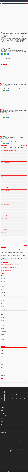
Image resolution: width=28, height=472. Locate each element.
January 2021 (3, 325)
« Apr (1, 401)
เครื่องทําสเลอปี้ (5, 193)
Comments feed (3, 383)
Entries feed (2, 381)
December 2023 (3, 281)
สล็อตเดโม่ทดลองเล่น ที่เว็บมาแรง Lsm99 (6, 264)
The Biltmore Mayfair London (7, 235)
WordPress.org (3, 384)
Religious (2, 372)
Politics (2, 426)
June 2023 (2, 289)
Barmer (2, 348)
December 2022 (3, 292)
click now (5, 221)
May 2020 (2, 337)
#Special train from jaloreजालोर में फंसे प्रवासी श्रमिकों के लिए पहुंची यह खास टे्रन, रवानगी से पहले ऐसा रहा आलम (24, 145)
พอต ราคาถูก (5, 165)
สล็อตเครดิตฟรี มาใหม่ (6, 190)
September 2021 (3, 312)
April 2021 (2, 320)
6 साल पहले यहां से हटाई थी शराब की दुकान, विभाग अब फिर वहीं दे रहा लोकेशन (4, 145)
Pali (1, 367)
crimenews (4, 56)
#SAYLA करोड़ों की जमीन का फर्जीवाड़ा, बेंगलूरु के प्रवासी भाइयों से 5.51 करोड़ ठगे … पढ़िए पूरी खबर (12, 252)
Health (2, 356)
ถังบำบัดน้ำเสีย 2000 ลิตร (6, 218)
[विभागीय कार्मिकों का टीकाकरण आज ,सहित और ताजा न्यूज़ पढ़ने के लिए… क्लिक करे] (5, 463)
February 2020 (3, 342)
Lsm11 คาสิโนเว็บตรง (6, 176)
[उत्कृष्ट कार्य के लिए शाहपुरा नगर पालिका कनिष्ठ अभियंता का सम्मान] (5, 453)
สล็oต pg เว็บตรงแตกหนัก (7, 162)
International (3, 358)
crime (1, 32)
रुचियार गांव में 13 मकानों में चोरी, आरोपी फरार (9, 270)
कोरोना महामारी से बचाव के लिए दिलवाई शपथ (16, 440)
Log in (2, 380)
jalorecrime (9, 56)
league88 (5, 232)
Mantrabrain (10, 471)
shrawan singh (8, 85)
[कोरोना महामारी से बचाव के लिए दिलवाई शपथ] (5, 444)
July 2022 (2, 298)
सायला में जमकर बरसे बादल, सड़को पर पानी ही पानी (10, 267)
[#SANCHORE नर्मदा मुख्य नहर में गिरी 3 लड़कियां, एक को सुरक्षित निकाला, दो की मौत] (13, 74)
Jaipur (2, 359)
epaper (2, 353)
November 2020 (3, 328)
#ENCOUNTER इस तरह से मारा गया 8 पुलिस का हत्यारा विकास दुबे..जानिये (11, 137)
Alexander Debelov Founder (7, 215)
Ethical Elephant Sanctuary (7, 229)
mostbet (5, 179)
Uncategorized (3, 375)
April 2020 (2, 339)
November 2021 (3, 309)
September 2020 (3, 331)
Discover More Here (6, 201)
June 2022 (2, 300)
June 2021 (2, 317)
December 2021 (3, 308)
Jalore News (6, 35)
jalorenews (12, 56)
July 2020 (2, 334)
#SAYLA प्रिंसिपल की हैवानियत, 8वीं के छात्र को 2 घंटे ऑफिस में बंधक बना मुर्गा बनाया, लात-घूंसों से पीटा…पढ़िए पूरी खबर (13, 256)
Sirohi (2, 373)
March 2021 (2, 322)
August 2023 (2, 286)
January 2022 (3, 306)
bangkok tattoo (6, 159)
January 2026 (3, 278)
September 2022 (3, 295)
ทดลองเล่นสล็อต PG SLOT (7, 204)
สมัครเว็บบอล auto (6, 173)
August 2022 (2, 297)
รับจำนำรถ (2, 267)
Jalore (3, 83)
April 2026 (2, 275)
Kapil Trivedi (6, 112)
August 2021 (2, 314)
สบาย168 (5, 207)
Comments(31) (11, 35)
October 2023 (3, 284)
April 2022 (2, 303)
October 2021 (3, 311)
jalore (6, 56)
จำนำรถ (2, 270)
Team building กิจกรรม (6, 187)
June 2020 (2, 336)
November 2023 (3, 283)
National (4, 136)
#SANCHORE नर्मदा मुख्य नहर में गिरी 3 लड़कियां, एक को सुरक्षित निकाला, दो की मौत (13, 84)
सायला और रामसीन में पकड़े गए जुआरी (16, 264)
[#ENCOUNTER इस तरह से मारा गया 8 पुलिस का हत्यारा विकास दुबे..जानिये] (13, 127)
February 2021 (3, 323)
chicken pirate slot (6, 226)
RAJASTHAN (2, 370)
